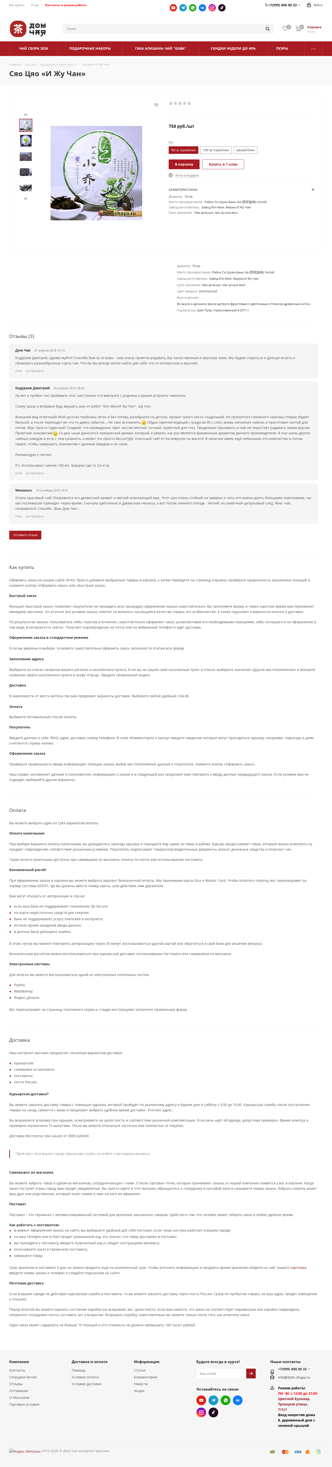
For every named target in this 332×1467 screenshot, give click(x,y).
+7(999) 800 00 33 (292, 1369)
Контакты (17, 1370)
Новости (141, 1384)
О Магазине (19, 1397)
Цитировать (35, 371)
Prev (25, 115)
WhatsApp (192, 7)
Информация (146, 1361)
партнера (298, 1267)
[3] (180, 103)
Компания (19, 1361)
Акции (139, 1390)
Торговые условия (24, 1404)
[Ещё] (314, 48)
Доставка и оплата (89, 1361)
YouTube (173, 7)
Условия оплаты (85, 1377)
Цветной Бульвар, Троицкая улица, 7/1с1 (294, 1404)
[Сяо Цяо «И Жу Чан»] (96, 172)
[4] (185, 103)
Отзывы (16, 1384)
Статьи (140, 1370)
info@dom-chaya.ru (294, 1377)
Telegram (183, 7)
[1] (171, 103)
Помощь (79, 1370)
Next (25, 199)
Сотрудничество (23, 1377)
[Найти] (267, 29)
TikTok (222, 7)
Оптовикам (18, 1390)
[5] (189, 103)
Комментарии (145, 1377)
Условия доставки (87, 1384)
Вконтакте (202, 7)
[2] (175, 103)
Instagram (212, 7)
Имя (18, 371)
